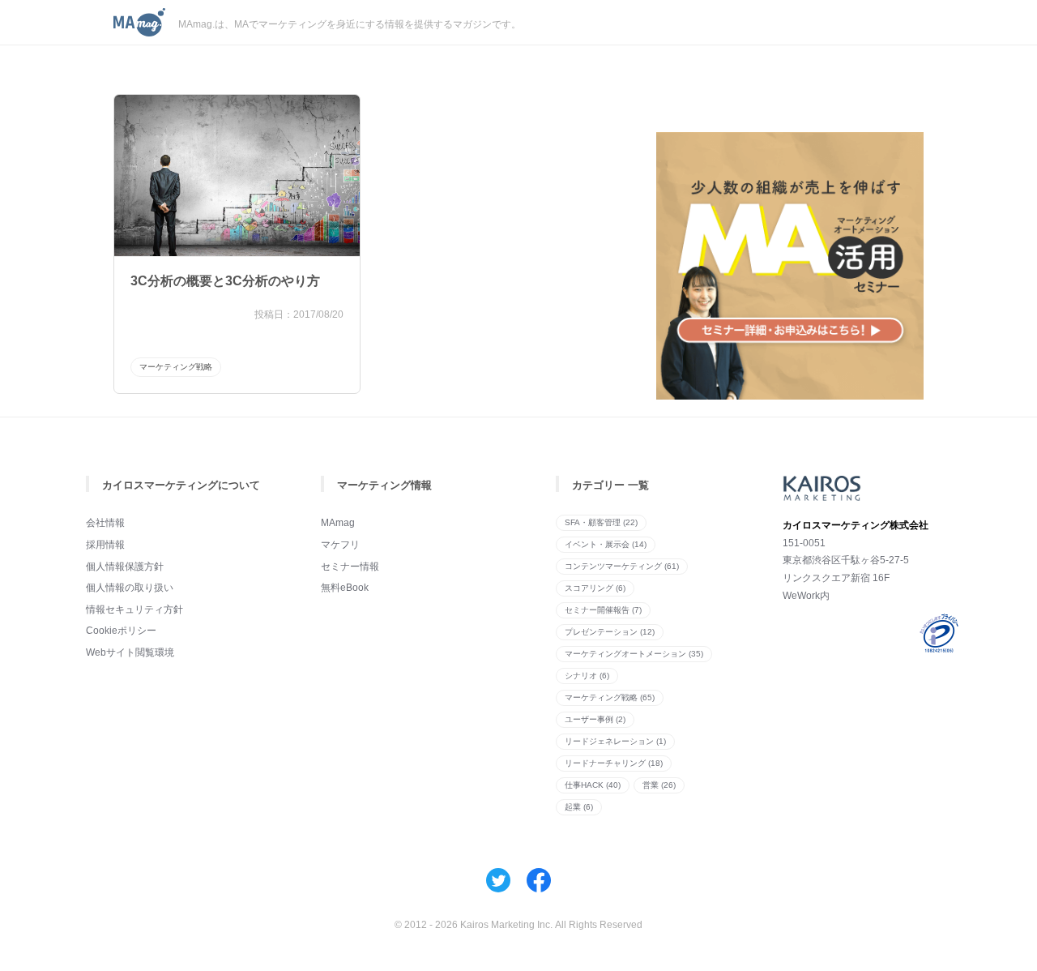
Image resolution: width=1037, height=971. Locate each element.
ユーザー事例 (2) (595, 719)
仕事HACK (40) (593, 785)
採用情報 (105, 544)
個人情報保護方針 (125, 566)
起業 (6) (579, 806)
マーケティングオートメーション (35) (634, 653)
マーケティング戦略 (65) (610, 697)
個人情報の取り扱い (129, 587)
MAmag (338, 522)
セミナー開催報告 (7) (603, 609)
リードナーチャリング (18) (614, 763)
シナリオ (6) (587, 675)
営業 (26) (659, 785)
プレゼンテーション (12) (610, 631)
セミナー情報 (350, 566)
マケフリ (340, 544)
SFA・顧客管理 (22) (601, 522)
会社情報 (105, 522)
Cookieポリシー (121, 630)
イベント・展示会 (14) (606, 544)
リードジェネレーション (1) (615, 741)
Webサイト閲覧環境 (130, 652)
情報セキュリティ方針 (134, 609)
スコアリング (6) (595, 588)
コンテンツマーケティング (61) (622, 566)
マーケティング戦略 (175, 366)
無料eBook (345, 587)
